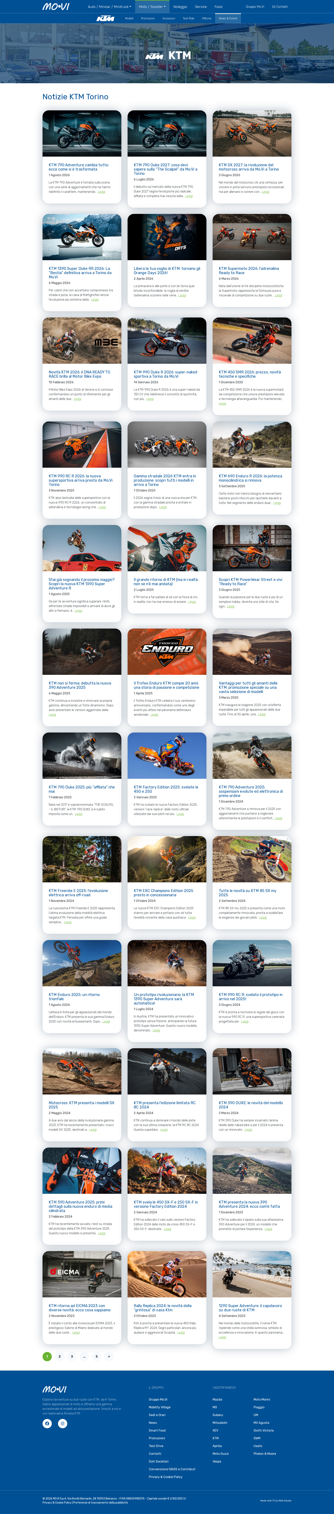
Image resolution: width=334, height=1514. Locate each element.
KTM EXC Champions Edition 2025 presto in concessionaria (163, 892)
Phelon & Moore (265, 1454)
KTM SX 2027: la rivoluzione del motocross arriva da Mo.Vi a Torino (249, 167)
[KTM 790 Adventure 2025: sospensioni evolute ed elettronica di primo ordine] (252, 756)
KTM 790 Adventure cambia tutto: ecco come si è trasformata (79, 167)
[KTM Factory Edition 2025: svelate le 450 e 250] (167, 756)
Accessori (169, 18)
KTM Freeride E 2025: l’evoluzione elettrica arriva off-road (78, 892)
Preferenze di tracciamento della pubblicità (100, 1502)
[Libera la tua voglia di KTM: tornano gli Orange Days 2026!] (167, 237)
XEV (215, 1430)
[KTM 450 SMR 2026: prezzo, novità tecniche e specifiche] (252, 340)
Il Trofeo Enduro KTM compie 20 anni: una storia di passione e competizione (166, 685)
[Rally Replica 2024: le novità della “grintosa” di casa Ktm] (167, 1274)
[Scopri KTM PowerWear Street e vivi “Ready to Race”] (252, 548)
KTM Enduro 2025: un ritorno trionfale (74, 996)
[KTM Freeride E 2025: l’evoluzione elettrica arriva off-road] (82, 859)
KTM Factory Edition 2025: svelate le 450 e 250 (166, 789)
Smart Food (157, 1430)
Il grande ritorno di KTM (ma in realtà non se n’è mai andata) (166, 581)
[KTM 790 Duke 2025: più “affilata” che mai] (82, 756)
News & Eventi (228, 18)
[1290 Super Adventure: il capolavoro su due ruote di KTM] (252, 1274)
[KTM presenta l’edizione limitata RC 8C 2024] (167, 1071)
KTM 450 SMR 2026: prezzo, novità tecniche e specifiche (250, 374)
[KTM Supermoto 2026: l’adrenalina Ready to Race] (252, 237)
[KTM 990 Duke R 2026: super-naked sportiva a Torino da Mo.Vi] (167, 340)
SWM (257, 1438)
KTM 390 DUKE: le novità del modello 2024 (251, 1105)
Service (201, 7)
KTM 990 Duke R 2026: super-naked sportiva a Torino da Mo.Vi (165, 374)
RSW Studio (285, 1500)
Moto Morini (262, 1399)
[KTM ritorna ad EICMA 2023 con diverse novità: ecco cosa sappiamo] (82, 1274)
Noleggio (180, 7)
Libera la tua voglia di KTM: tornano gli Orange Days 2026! (167, 270)
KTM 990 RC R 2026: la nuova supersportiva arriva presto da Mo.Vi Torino (80, 480)
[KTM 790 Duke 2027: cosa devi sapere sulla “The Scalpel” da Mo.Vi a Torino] (167, 133)
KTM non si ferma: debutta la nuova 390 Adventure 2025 (80, 685)
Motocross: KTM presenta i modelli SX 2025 (81, 1105)
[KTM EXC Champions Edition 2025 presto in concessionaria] (167, 859)
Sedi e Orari (157, 1415)
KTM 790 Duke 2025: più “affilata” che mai (82, 789)
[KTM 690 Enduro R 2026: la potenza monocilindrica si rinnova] (252, 444)
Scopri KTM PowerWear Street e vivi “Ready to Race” (250, 581)
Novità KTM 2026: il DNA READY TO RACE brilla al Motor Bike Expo (79, 374)
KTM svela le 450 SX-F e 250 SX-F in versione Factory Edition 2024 (166, 1204)
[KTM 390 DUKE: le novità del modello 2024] (252, 1071)
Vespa (217, 1461)
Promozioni (148, 18)
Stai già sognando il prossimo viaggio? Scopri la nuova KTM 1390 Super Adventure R (82, 583)
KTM (216, 1438)
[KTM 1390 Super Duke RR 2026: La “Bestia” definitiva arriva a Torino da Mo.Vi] (82, 237)
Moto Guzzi (221, 1454)
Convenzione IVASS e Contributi (172, 1469)
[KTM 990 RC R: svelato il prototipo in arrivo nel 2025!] (252, 963)
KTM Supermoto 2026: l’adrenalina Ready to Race (249, 270)
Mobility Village (159, 1407)
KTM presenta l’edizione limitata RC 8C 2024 (165, 1105)
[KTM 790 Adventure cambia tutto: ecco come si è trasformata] (82, 133)
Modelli (129, 18)
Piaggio (259, 1407)
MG (215, 1407)
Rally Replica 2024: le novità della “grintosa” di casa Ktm (163, 1307)
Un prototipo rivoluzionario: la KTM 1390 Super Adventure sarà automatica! (164, 998)
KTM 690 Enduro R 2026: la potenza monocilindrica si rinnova (250, 478)
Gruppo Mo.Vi (255, 7)
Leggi (101, 192)
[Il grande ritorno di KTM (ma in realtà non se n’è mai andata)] (167, 548)
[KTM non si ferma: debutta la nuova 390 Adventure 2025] (82, 652)
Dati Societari (159, 1461)
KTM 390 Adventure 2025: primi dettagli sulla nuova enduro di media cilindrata (80, 1206)
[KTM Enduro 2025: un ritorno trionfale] (82, 963)
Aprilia (217, 1446)
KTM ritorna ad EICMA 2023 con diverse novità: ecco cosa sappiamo (80, 1307)
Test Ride (188, 18)
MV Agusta (261, 1423)
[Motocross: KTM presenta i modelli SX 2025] (82, 1071)
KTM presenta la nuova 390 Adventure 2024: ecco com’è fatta (249, 1204)
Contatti (281, 7)
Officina (206, 18)
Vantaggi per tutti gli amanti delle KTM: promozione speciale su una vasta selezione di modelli (248, 687)
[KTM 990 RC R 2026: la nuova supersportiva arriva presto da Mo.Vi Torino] (82, 444)
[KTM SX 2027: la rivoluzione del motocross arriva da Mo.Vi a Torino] (252, 133)
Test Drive (156, 1446)
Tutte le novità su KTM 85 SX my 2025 (247, 892)
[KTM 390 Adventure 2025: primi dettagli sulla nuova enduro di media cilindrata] (82, 1171)
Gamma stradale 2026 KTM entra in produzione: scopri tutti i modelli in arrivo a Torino (165, 480)
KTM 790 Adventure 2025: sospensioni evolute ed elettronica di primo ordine (251, 791)
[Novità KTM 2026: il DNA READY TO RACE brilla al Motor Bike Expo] (82, 340)
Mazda (217, 1399)
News (153, 1423)
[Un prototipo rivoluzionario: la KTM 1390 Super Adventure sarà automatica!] (167, 963)
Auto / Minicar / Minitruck (108, 7)
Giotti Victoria (264, 1430)
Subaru (218, 1415)
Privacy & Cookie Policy (165, 1477)
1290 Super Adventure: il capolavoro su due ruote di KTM (250, 1307)
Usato (258, 1446)
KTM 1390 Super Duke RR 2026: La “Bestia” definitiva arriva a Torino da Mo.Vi (80, 272)
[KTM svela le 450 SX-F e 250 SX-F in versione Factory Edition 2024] (167, 1171)
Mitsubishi (220, 1423)
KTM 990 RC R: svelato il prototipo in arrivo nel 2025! (251, 996)
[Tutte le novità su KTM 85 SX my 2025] (252, 859)
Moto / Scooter (151, 7)
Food (218, 7)
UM (256, 1415)
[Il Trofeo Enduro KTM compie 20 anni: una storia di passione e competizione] (167, 652)
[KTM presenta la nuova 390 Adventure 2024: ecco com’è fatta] (252, 1171)
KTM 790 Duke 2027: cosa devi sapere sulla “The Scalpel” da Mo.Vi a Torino (165, 169)
